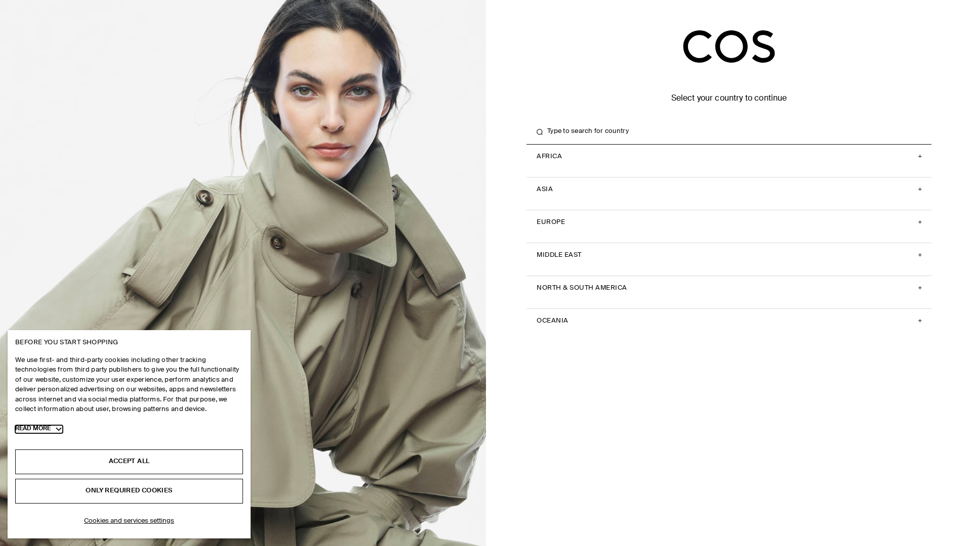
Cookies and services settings (129, 521)
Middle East (559, 255)
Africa (549, 156)
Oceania (553, 320)
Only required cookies (129, 490)
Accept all (129, 461)
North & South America (582, 288)
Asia (545, 189)
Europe (551, 222)
